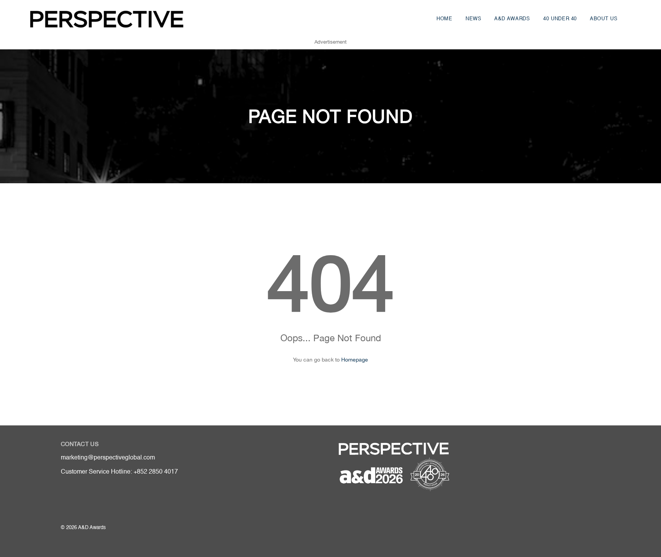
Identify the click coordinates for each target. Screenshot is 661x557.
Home (444, 18)
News (474, 18)
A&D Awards (512, 18)
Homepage (354, 360)
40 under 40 (560, 18)
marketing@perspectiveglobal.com (108, 458)
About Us (603, 18)
